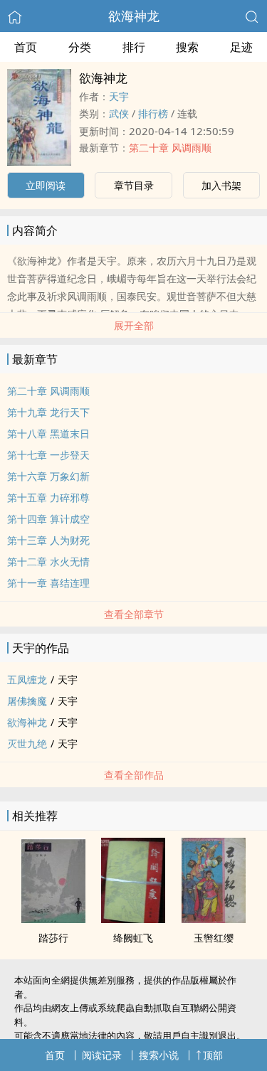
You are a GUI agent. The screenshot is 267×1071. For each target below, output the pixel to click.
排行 (133, 47)
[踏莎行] (53, 919)
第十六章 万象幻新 (48, 476)
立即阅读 (46, 185)
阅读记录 (102, 1055)
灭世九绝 (27, 743)
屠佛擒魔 (27, 701)
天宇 (119, 96)
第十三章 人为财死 (48, 540)
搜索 (187, 47)
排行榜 (153, 113)
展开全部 (134, 325)
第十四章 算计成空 (48, 519)
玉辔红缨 (214, 937)
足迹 (241, 47)
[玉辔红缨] (214, 919)
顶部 (213, 1055)
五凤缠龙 (27, 679)
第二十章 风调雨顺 (170, 147)
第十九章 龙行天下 (48, 412)
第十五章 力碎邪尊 (48, 497)
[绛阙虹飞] (133, 919)
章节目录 (134, 185)
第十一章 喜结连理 (48, 583)
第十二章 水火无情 (48, 561)
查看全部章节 (134, 614)
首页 (25, 47)
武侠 (119, 113)
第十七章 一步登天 (48, 455)
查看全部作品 (134, 775)
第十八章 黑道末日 (48, 433)
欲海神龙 (133, 15)
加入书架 (221, 185)
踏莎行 (53, 937)
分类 (79, 47)
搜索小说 (159, 1055)
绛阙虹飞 (133, 937)
